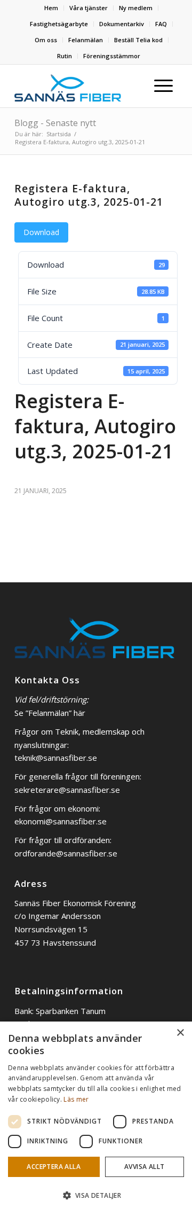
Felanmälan (85, 40)
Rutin (64, 56)
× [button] (180, 1033)
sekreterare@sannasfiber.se (67, 789)
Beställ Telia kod (138, 40)
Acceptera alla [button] (54, 1166)
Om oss (46, 40)
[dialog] (96, 1119)
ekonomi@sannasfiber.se (60, 821)
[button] (96, 1196)
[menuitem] (51, 8)
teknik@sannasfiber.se (55, 757)
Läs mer (76, 1099)
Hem (51, 8)
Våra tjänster (88, 8)
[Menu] (163, 86)
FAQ (161, 24)
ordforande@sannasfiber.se (65, 853)
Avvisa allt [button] (144, 1166)
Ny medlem (136, 8)
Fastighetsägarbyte (59, 24)
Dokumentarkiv (121, 24)
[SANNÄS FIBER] (67, 86)
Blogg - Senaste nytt (55, 123)
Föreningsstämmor (111, 56)
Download (41, 232)
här (79, 712)
